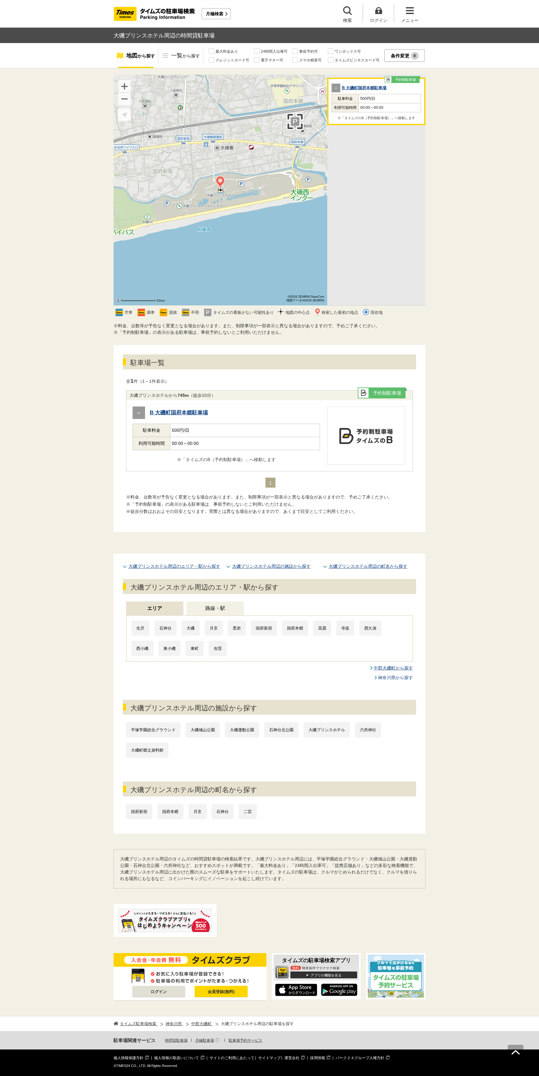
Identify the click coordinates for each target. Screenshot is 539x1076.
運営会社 (291, 1058)
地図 (140, 55)
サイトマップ (269, 1058)
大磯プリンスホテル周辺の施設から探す (271, 566)
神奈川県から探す (395, 677)
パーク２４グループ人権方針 (360, 1058)
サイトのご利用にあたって (232, 1058)
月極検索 (214, 13)
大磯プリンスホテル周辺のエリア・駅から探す (174, 566)
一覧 (185, 55)
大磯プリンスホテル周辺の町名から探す (368, 566)
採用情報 (317, 1058)
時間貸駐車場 (176, 1040)
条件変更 (403, 55)
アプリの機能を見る (326, 975)
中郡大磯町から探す (393, 667)
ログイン (159, 991)
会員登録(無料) (221, 991)
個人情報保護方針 (128, 1058)
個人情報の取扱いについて (176, 1058)
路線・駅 (215, 608)
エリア (154, 608)
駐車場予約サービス (245, 1040)
